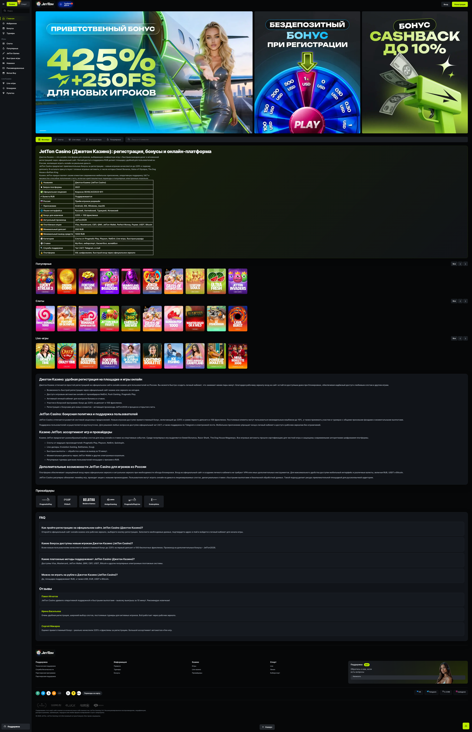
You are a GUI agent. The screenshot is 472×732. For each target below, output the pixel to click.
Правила (117, 666)
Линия (272, 669)
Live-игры (76, 140)
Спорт (24, 4)
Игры (194, 666)
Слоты (60, 140)
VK (420, 692)
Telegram (432, 692)
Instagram (462, 692)
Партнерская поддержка (46, 676)
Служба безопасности (45, 669)
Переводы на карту (92, 693)
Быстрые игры (95, 140)
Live (271, 666)
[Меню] (3, 4)
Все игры (45, 140)
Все (454, 264)
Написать (357, 676)
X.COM (447, 692)
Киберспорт (275, 673)
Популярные (115, 140)
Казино (12, 4)
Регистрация (459, 4)
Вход (446, 4)
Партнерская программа (45, 673)
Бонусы (117, 673)
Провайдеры (197, 673)
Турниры (117, 669)
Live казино (196, 669)
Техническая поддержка (46, 666)
